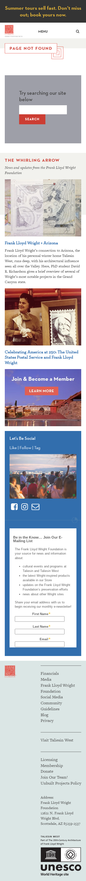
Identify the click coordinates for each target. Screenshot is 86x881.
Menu (43, 31)
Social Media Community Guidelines (52, 703)
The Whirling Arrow (32, 160)
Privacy (47, 720)
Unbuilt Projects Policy (61, 783)
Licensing (49, 759)
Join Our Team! (54, 777)
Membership (52, 765)
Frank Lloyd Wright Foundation (58, 688)
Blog (44, 715)
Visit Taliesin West (57, 740)
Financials (50, 673)
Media (46, 679)
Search (32, 119)
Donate (47, 771)
